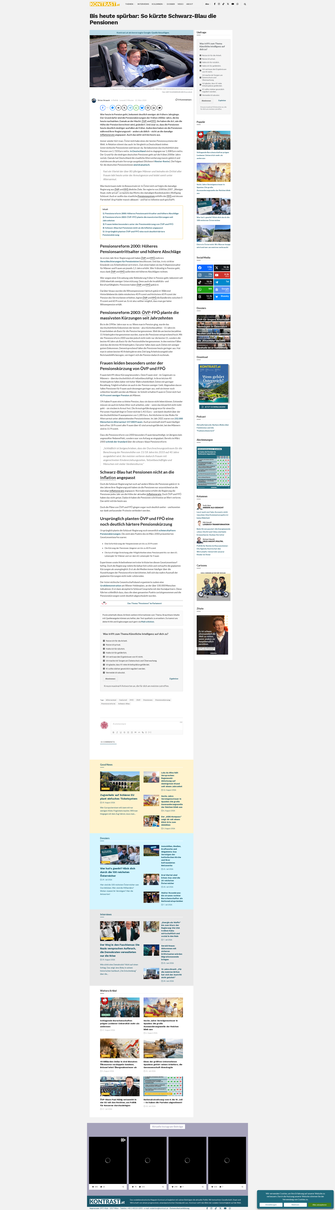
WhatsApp (24, 1207)
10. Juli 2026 (150, 1106)
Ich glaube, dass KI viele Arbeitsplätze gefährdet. (128, 664)
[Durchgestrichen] (124, 732)
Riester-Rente (162, 161)
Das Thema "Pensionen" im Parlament (144, 603)
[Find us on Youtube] (233, 4)
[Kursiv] (117, 732)
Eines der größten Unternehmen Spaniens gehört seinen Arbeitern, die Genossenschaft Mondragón (163, 1064)
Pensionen (147, 700)
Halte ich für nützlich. (115, 648)
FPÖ (131, 700)
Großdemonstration (110, 585)
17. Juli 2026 (107, 1109)
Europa (105, 789)
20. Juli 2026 (168, 887)
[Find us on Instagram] (219, 4)
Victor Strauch (104, 100)
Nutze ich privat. (113, 644)
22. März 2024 (140, 100)
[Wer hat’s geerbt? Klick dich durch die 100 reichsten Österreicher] (213, 206)
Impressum (94, 1208)
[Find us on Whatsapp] (237, 4)
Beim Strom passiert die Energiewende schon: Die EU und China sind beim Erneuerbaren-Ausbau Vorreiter (213, 532)
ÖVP (138, 700)
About (189, 4)
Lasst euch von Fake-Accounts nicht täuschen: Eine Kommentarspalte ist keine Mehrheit (212, 515)
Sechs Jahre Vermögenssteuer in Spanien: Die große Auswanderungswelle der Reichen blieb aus (172, 801)
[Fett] (113, 732)
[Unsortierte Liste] (132, 732)
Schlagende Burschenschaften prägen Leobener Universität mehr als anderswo (119, 1023)
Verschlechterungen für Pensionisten (119, 261)
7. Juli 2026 (167, 905)
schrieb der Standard (116, 441)
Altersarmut (111, 700)
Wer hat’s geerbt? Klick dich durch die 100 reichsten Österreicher (117, 872)
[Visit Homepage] (105, 4)
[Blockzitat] (135, 732)
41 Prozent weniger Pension (114, 395)
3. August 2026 (169, 828)
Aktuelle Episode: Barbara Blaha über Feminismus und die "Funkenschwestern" (213, 428)
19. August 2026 (108, 803)
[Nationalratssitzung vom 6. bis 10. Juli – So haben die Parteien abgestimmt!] (213, 467)
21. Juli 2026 (168, 869)
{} (146, 732)
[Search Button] (245, 4)
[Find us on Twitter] (228, 4)
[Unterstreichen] (121, 732)
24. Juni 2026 (168, 981)
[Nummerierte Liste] (128, 732)
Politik (115, 100)
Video (180, 4)
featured (123, 700)
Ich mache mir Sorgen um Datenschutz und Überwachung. (131, 660)
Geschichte (107, 938)
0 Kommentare (184, 99)
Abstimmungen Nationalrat (158, 1094)
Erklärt (106, 1015)
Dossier (171, 4)
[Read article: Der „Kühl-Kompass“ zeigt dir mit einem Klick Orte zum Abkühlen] (151, 821)
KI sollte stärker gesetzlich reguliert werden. (125, 668)
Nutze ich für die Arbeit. (116, 640)
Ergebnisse (174, 679)
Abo (207, 4)
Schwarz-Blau (124, 704)
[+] (149, 732)
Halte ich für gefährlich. (116, 652)
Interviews (143, 4)
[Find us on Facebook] (214, 4)
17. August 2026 (108, 1030)
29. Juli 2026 (107, 880)
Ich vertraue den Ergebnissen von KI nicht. (124, 656)
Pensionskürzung (162, 700)
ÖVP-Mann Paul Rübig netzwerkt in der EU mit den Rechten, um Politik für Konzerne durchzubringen (118, 1102)
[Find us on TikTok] (223, 4)
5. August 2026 (108, 1071)
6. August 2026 (169, 811)
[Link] (143, 732)
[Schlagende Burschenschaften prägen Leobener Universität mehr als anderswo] (213, 140)
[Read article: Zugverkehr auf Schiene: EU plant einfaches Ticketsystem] (120, 781)
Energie (105, 1056)
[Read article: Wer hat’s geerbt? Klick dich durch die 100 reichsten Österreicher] (120, 855)
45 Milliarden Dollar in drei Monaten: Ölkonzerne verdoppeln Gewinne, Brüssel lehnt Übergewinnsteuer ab (119, 1064)
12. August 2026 (169, 790)
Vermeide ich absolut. (115, 672)
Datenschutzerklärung (179, 1208)
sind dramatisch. (141, 164)
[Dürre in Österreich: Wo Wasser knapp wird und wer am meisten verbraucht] (213, 233)
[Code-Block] (139, 732)
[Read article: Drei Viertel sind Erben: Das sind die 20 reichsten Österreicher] (151, 879)
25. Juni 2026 (168, 963)
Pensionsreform (108, 704)
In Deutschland (138, 151)
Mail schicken (147, 621)
